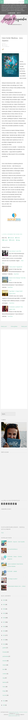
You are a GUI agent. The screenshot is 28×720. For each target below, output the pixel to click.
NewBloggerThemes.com (14, 715)
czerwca (4, 673)
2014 (4, 635)
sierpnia (4, 665)
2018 (4, 617)
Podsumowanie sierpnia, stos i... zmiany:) (16, 586)
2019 (4, 613)
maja (4, 678)
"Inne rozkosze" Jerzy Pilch (15, 251)
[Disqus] (14, 349)
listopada (5, 652)
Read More (16, 274)
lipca (4, 669)
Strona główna (14, 326)
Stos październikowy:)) (12, 549)
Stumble (12, 240)
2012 (4, 644)
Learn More (11, 13)
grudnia (4, 647)
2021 (4, 604)
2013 (4, 639)
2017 (4, 622)
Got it (19, 13)
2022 (4, 600)
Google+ (6, 240)
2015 (4, 631)
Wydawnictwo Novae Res (15, 234)
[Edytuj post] (3, 49)
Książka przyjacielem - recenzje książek (18, 712)
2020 (4, 609)
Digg (18, 240)
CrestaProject (12, 714)
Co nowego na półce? (12, 579)
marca (4, 686)
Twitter (18, 238)
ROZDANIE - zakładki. (12, 571)
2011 (4, 701)
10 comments (6, 46)
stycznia (4, 695)
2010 (4, 705)
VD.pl (2, 532)
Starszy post (24, 326)
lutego (4, 691)
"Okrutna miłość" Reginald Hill (15, 267)
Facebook (11, 238)
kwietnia (4, 682)
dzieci (5, 234)
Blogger (17, 713)
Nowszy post (4, 326)
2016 (4, 626)
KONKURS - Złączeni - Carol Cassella (15, 542)
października (5, 656)
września (4, 660)
